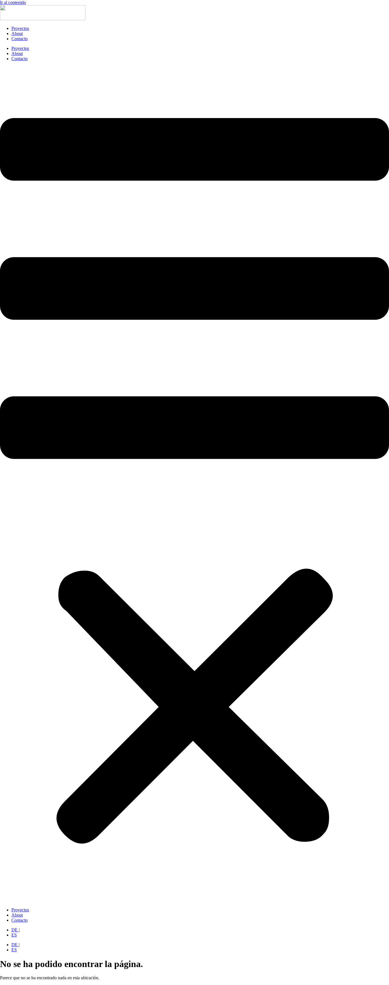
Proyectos (20, 28)
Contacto (19, 38)
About (17, 33)
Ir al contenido (13, 2)
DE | (15, 929)
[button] (194, 484)
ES (14, 935)
